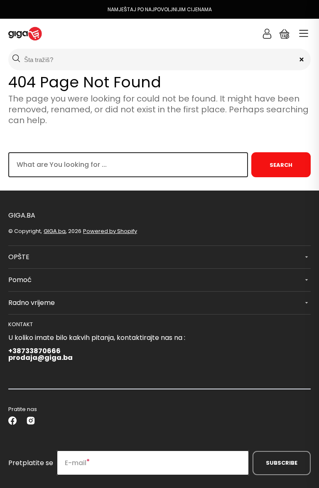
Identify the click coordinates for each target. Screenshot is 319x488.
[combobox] (128, 164)
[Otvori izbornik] (304, 34)
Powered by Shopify (110, 231)
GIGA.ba (55, 231)
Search (281, 165)
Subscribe (281, 463)
